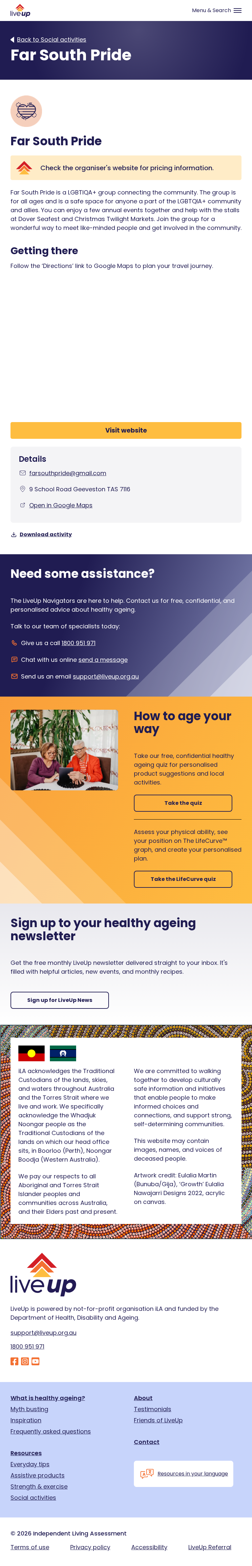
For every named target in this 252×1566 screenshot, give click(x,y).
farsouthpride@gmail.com (67, 473)
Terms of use (29, 1547)
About (143, 1398)
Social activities (33, 1498)
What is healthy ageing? (47, 1398)
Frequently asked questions (50, 1431)
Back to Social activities (51, 40)
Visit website (126, 430)
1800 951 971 (78, 643)
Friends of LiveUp (158, 1420)
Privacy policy (90, 1547)
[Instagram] (25, 1361)
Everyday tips (30, 1464)
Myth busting (29, 1409)
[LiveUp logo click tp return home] (20, 10)
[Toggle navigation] (214, 10)
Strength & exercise (39, 1487)
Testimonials (152, 1409)
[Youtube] (35, 1361)
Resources (26, 1453)
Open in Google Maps (61, 505)
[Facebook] (14, 1361)
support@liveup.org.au (106, 676)
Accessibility (149, 1547)
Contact (146, 1442)
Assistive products (37, 1475)
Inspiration (25, 1420)
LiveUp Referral (209, 1547)
